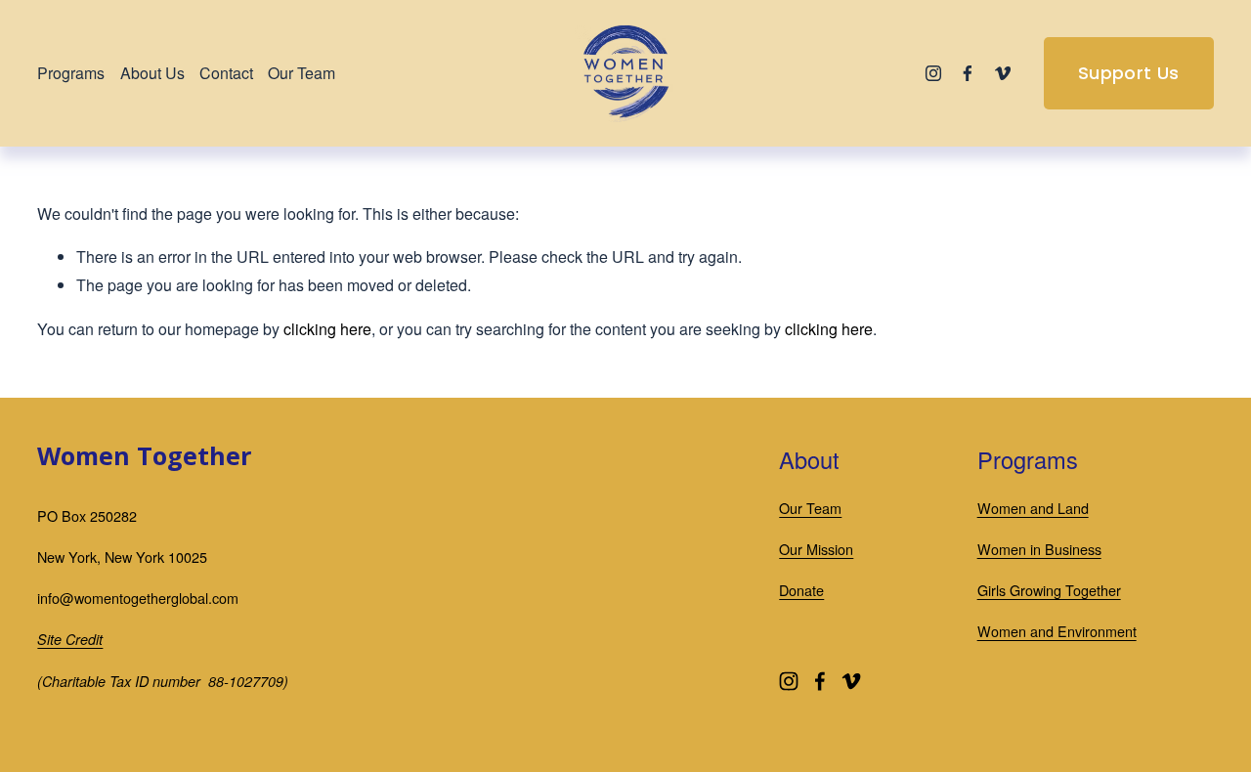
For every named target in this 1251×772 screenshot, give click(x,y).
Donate (801, 589)
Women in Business (1039, 548)
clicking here (327, 329)
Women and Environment (1057, 631)
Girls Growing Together (1049, 589)
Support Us (1129, 73)
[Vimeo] (1003, 73)
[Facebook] (967, 73)
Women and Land (1033, 507)
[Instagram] (933, 73)
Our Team (301, 73)
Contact (226, 73)
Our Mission (816, 548)
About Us (152, 73)
